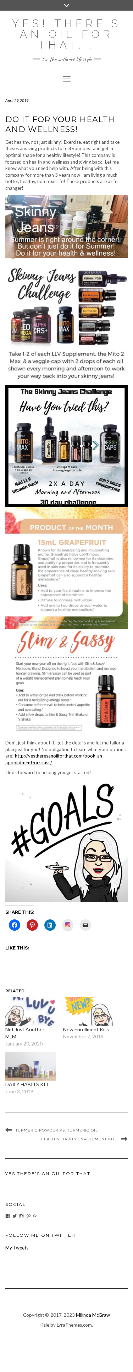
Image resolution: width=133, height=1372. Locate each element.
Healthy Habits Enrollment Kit (79, 1139)
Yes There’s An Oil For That (47, 1173)
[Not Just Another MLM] (30, 1011)
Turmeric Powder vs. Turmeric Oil (57, 1130)
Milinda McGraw (93, 1315)
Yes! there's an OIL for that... (66, 34)
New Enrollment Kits (86, 1029)
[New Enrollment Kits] (88, 1011)
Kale (44, 1325)
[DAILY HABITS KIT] (30, 1066)
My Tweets (16, 1248)
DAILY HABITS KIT (27, 1084)
